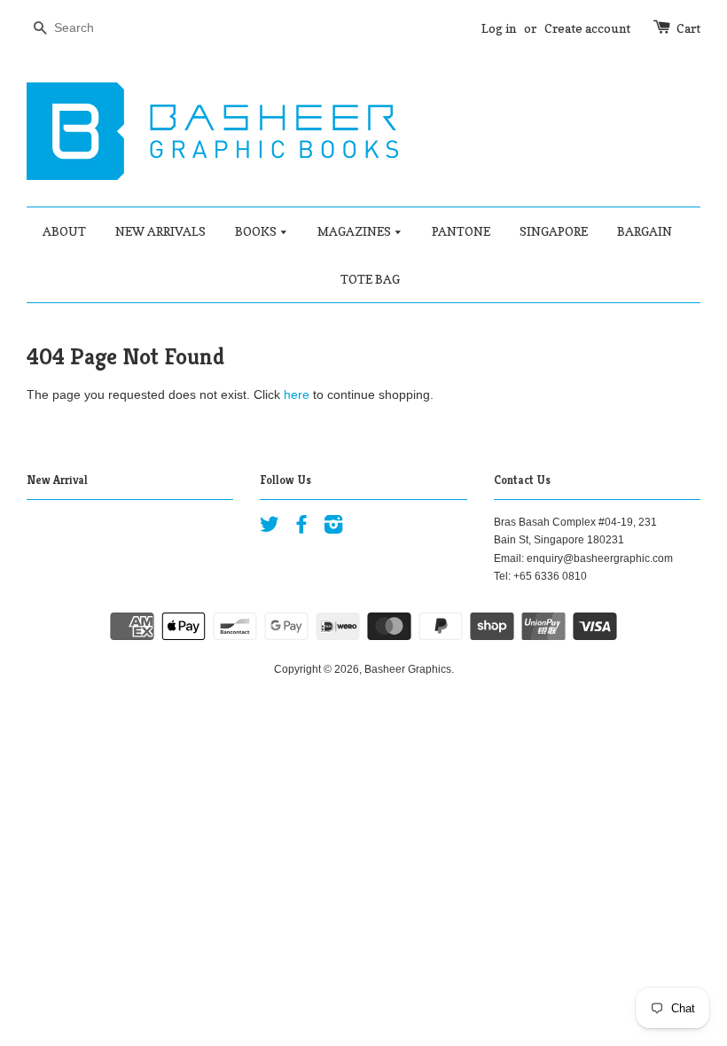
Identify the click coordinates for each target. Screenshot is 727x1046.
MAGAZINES (355, 230)
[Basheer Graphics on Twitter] (269, 528)
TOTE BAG (370, 278)
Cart (688, 27)
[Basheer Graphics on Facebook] (301, 528)
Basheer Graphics (407, 669)
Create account (587, 27)
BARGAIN (644, 230)
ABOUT (64, 230)
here (296, 394)
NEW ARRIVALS (160, 230)
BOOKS (257, 230)
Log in (498, 27)
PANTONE (461, 230)
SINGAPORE (554, 230)
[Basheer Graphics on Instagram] (333, 528)
